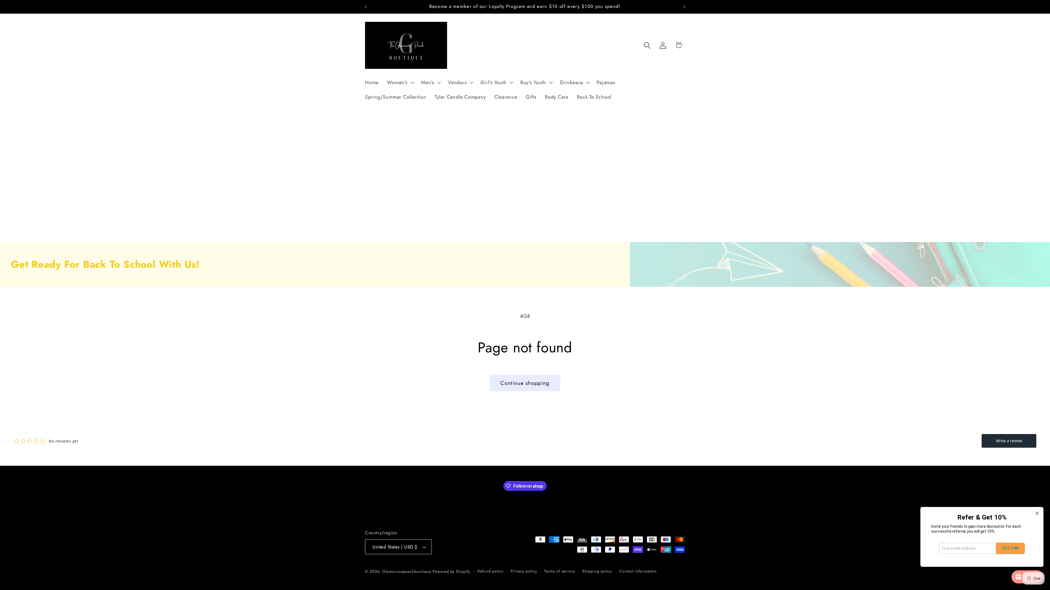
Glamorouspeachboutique (406, 571)
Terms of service (559, 571)
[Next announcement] (684, 6)
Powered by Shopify (451, 571)
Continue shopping (524, 383)
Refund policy (490, 571)
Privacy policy (524, 571)
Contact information (638, 571)
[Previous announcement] (366, 6)
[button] (400, 82)
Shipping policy (597, 571)
